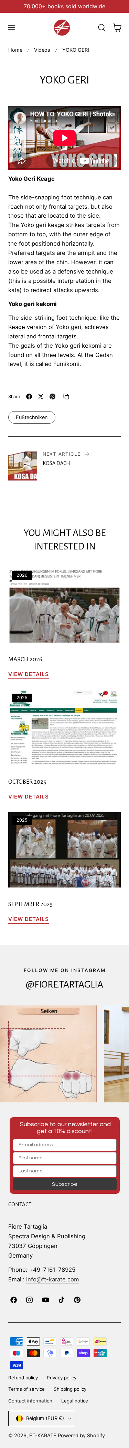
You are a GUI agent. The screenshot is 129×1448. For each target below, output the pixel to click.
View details (28, 674)
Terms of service (26, 1389)
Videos (42, 50)
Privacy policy (61, 1377)
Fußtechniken (32, 417)
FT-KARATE (42, 1435)
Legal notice (74, 1401)
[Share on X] (40, 396)
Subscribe (64, 1184)
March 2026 (25, 659)
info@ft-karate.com (52, 1279)
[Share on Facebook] (29, 396)
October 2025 (27, 781)
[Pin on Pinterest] (52, 396)
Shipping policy (70, 1389)
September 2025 (30, 904)
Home (15, 50)
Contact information (30, 1401)
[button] (11, 27)
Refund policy (23, 1377)
